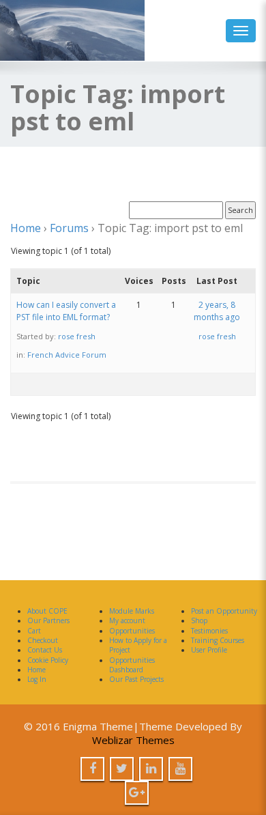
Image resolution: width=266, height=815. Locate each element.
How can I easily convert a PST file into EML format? (66, 311)
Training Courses (217, 640)
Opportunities (132, 630)
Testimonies (209, 630)
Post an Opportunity (224, 611)
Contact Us (44, 650)
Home (25, 227)
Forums (69, 227)
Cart (34, 630)
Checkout (42, 640)
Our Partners (48, 620)
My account (127, 620)
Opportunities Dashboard (132, 664)
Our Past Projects (136, 679)
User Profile (209, 650)
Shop (199, 620)
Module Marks (131, 611)
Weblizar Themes (133, 740)
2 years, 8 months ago (217, 311)
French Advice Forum (66, 354)
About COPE (47, 611)
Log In (36, 679)
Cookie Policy (47, 660)
